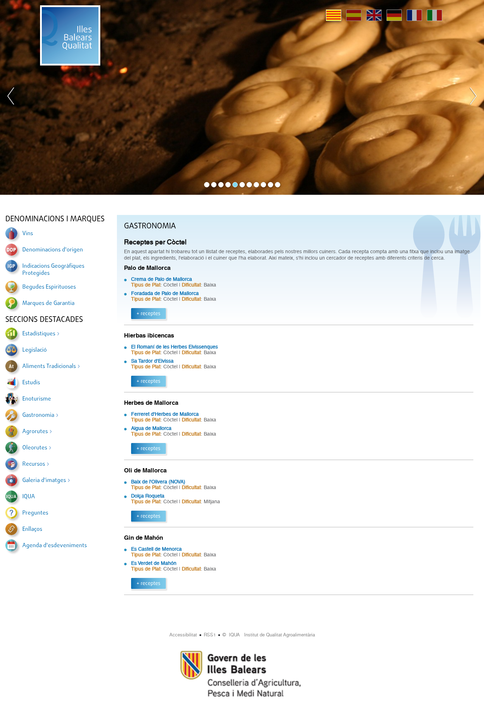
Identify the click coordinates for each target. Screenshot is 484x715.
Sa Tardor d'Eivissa (152, 361)
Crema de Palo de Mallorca (161, 279)
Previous (11, 97)
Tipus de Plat (146, 285)
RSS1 (210, 634)
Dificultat (191, 285)
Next (473, 97)
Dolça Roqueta (147, 496)
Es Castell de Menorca (156, 549)
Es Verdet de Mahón (153, 563)
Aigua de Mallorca (151, 428)
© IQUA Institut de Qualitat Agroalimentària (269, 634)
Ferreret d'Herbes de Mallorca (165, 414)
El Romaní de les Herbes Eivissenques (174, 347)
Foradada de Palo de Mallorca (165, 293)
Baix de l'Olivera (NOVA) (158, 481)
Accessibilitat (183, 634)
